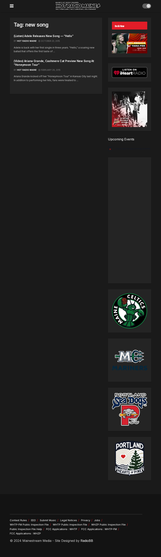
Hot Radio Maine (27, 41)
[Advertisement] (129, 220)
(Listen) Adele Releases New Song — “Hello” (43, 36)
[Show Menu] (12, 6)
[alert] (129, 148)
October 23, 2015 (50, 41)
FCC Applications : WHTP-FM (99, 529)
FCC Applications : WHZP (25, 533)
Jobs (97, 520)
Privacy (85, 520)
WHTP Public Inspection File (70, 524)
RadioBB (86, 541)
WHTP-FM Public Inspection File (29, 524)
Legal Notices (68, 520)
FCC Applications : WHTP (61, 529)
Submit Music (48, 520)
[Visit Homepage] (78, 6)
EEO (33, 520)
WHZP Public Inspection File (108, 524)
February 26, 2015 (50, 70)
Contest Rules (18, 520)
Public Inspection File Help (26, 529)
